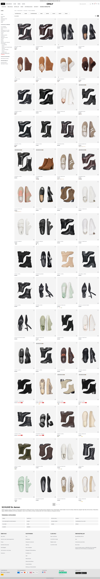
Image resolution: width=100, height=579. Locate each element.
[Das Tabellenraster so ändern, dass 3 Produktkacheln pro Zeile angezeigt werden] (96, 16)
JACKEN (77, 518)
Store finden (77, 544)
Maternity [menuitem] (36, 6)
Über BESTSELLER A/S (79, 536)
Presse (2, 542)
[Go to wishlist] (96, 4)
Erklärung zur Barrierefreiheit (31, 566)
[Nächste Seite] (59, 504)
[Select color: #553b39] (15, 146)
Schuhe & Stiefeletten (31, 10)
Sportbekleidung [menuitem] (28, 6)
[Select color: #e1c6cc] (84, 146)
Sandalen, (6, 509)
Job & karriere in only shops (6, 550)
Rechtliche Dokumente (5, 544)
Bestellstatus (28, 539)
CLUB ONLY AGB (53, 544)
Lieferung (27, 544)
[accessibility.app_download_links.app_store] (84, 574)
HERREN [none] (19, 3)
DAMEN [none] (3, 3)
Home (15, 10)
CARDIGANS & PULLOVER (80, 521)
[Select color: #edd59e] (19, 211)
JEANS (3, 518)
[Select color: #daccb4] (83, 146)
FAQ (26, 536)
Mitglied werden (53, 542)
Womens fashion (20, 10)
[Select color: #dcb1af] (59, 307)
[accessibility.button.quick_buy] (34, 44)
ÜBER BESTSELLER (80, 533)
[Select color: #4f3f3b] (57, 436)
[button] (24, 31)
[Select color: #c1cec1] (81, 146)
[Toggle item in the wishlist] (34, 19)
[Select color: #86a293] (61, 307)
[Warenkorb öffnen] (98, 4)
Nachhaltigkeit (3, 547)
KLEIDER (4, 526)
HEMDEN (28, 526)
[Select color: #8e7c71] (79, 146)
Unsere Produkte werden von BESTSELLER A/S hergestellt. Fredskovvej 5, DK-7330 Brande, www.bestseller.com (85, 548)
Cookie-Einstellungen (50, 578)
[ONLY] (50, 4)
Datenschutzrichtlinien (29, 561)
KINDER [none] (14, 3)
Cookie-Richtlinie (29, 564)
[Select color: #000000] (14, 146)
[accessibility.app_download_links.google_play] (78, 574)
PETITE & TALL (54, 518)
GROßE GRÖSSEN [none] (9, 3)
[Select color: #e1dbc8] (79, 436)
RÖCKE (77, 524)
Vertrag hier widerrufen (30, 542)
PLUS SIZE (4, 524)
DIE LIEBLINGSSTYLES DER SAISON (9, 521)
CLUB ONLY (53, 533)
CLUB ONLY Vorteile (54, 539)
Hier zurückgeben (29, 547)
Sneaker (9, 509)
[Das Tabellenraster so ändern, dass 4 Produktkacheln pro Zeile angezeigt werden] (98, 16)
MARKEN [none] (23, 3)
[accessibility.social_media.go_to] (42, 572)
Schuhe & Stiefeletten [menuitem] (45, 6)
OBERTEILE (29, 518)
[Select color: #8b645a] (15, 81)
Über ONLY (4, 533)
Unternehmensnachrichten (80, 542)
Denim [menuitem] (22, 6)
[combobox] (18, 13)
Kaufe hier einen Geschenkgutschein (7, 539)
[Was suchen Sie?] (90, 4)
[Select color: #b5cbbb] (14, 501)
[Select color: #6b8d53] (58, 436)
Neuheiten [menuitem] (4, 6)
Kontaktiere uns (28, 553)
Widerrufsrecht (28, 558)
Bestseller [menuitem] (16, 6)
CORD (28, 524)
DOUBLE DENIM (54, 521)
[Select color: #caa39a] (82, 146)
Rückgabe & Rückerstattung (31, 550)
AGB (26, 555)
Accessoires (25, 10)
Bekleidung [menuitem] (10, 6)
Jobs (76, 539)
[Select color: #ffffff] (58, 307)
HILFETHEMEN (29, 533)
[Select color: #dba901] (82, 436)
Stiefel (14, 509)
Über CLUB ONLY (53, 536)
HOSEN (28, 521)
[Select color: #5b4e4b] (14, 81)
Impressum (3, 553)
